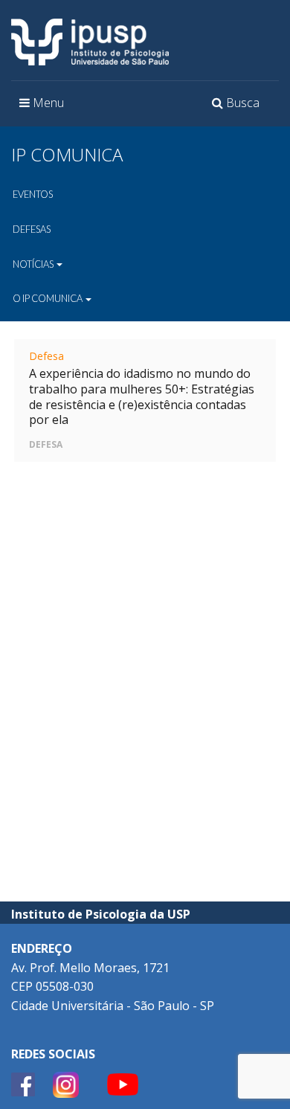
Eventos (33, 194)
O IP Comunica (48, 298)
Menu (45, 107)
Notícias (34, 264)
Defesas (32, 229)
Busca (238, 107)
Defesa (46, 356)
